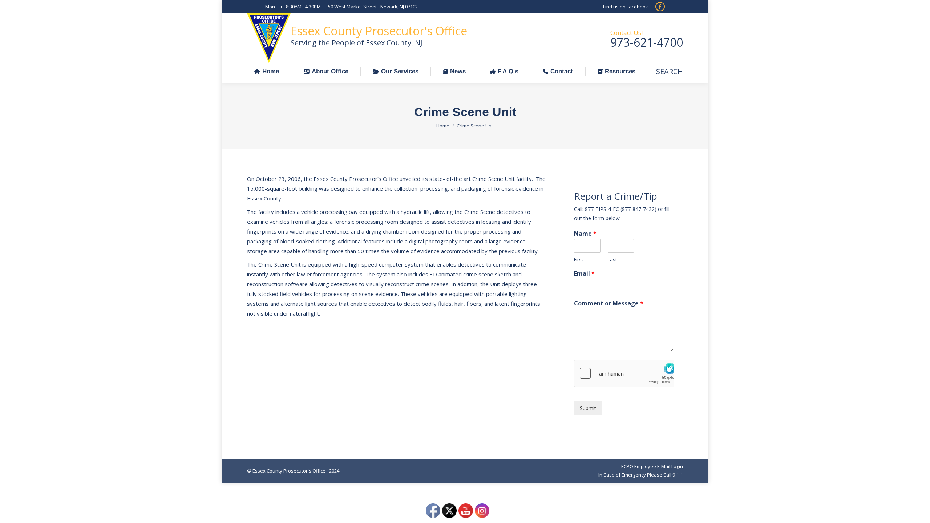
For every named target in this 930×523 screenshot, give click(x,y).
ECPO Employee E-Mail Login (652, 466)
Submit (588, 408)
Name (585, 234)
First (578, 259)
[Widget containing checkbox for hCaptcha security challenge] (624, 373)
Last (612, 259)
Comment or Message (608, 303)
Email (584, 273)
